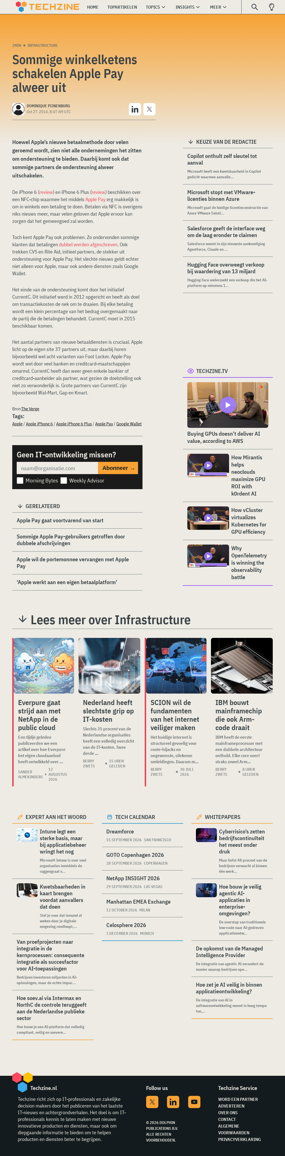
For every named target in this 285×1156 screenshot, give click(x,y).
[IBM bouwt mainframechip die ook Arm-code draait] (242, 666)
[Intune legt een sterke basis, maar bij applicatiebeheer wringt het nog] (27, 851)
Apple (17, 423)
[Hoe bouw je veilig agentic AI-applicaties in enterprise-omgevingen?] (206, 909)
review (46, 192)
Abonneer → (118, 468)
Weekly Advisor (86, 480)
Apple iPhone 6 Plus (74, 423)
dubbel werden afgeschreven (88, 244)
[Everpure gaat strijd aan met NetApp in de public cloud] (44, 666)
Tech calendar (135, 817)
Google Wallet (129, 423)
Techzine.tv (212, 371)
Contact (227, 1119)
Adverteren (231, 1106)
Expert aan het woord (56, 817)
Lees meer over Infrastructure (111, 619)
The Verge (30, 408)
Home (93, 7)
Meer (215, 7)
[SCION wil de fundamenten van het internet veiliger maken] (176, 666)
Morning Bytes (42, 480)
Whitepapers (222, 817)
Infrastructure (43, 45)
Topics (153, 7)
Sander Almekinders (30, 774)
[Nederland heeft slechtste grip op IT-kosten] (109, 666)
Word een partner (238, 1099)
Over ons (228, 1112)
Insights (185, 7)
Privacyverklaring (239, 1139)
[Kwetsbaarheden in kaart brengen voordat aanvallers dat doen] (27, 906)
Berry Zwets (89, 764)
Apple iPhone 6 (39, 423)
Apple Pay (95, 199)
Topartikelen (122, 7)
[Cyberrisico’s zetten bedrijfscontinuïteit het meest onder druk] (206, 851)
